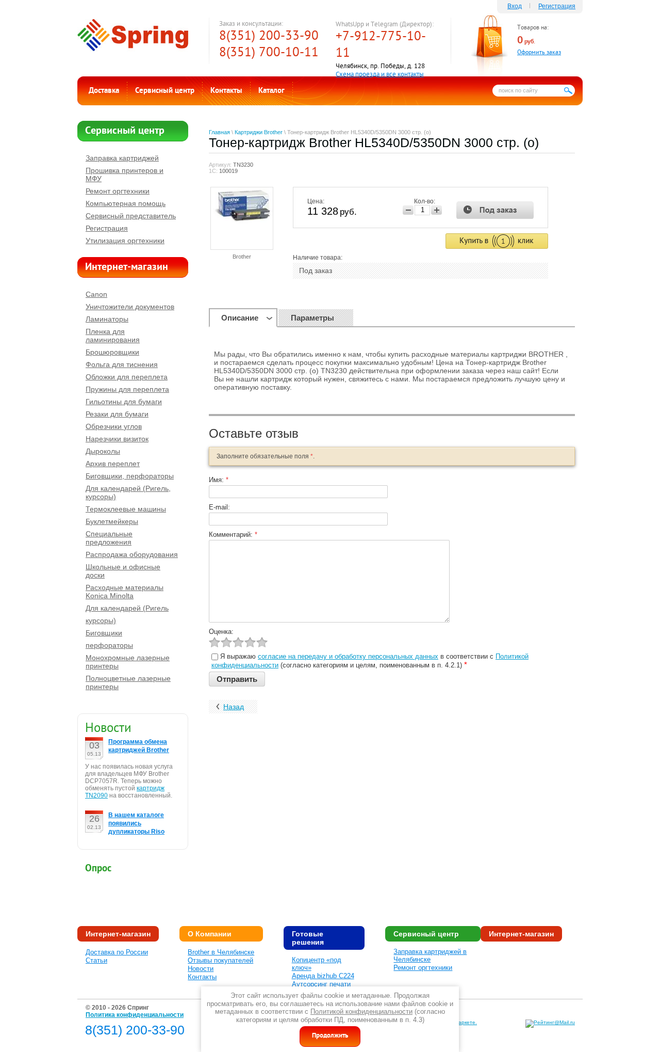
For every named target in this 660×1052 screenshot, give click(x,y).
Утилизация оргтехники (125, 240)
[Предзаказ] (495, 210)
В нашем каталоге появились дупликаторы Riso (136, 823)
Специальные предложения (109, 538)
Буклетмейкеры (112, 521)
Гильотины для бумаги (124, 401)
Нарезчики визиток (117, 439)
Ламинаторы (107, 319)
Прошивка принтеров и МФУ (124, 174)
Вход (514, 6)
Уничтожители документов (130, 306)
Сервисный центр (164, 91)
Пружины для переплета (127, 389)
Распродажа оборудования (132, 554)
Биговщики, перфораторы (130, 476)
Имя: (218, 480)
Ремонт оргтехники (118, 191)
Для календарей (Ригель (127, 608)
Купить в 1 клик (497, 241)
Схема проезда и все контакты (380, 75)
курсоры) (101, 620)
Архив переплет (113, 463)
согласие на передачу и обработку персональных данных (348, 656)
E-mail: (219, 507)
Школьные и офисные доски (123, 571)
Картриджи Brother (259, 132)
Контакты (226, 91)
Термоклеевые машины (126, 509)
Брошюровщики (112, 352)
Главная (219, 132)
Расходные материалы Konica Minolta (124, 591)
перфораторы (109, 645)
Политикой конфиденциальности (361, 1011)
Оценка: (221, 631)
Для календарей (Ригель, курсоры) (128, 492)
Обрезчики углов (114, 426)
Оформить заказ (539, 53)
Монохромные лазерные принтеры (128, 661)
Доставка (104, 91)
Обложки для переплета (127, 377)
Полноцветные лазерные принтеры (128, 682)
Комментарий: (233, 534)
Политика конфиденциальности (135, 1014)
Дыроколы (103, 451)
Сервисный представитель (131, 216)
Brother (242, 256)
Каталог (271, 91)
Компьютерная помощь (126, 203)
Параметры (312, 317)
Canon (96, 294)
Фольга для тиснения (122, 364)
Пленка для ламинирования (113, 335)
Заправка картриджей (122, 158)
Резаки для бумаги (117, 414)
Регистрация (556, 6)
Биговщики (104, 633)
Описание (239, 317)
